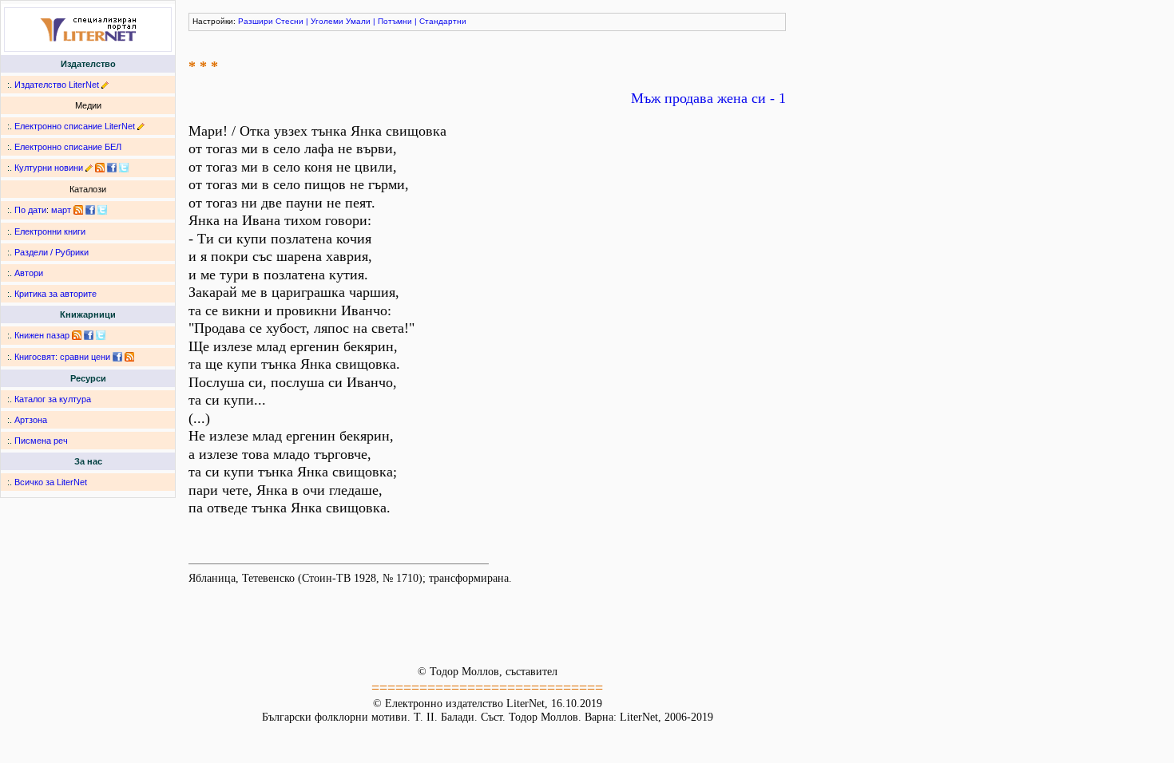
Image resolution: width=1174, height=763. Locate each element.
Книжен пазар (41, 335)
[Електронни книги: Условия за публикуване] (105, 84)
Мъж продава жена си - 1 (708, 98)
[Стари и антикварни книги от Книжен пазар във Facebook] (88, 335)
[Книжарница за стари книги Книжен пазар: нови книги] (76, 335)
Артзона (30, 420)
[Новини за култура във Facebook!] (112, 167)
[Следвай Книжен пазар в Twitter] (100, 335)
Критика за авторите (55, 293)
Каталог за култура (52, 399)
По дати (30, 210)
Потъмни (395, 21)
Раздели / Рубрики (51, 252)
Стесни (289, 21)
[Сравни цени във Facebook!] (117, 357)
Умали (358, 21)
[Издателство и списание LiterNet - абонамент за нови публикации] (78, 210)
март (61, 210)
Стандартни (442, 21)
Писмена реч (41, 440)
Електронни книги (49, 231)
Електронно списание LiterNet (74, 126)
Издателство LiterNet (56, 84)
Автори (28, 273)
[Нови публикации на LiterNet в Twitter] (102, 210)
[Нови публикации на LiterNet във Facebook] (90, 210)
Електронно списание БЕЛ (67, 147)
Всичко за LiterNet (50, 482)
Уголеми (327, 21)
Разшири (255, 21)
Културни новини (48, 167)
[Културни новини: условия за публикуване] (89, 167)
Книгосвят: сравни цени (62, 357)
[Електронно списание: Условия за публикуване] (141, 126)
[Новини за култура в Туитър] (124, 167)
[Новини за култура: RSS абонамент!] (100, 167)
